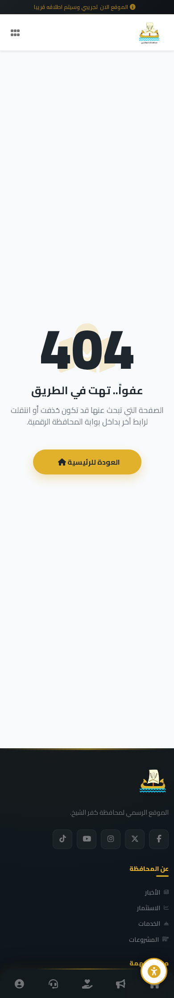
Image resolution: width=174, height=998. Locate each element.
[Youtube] (86, 839)
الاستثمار (148, 908)
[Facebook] (159, 839)
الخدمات (149, 923)
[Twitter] (135, 839)
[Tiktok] (62, 839)
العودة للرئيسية (93, 462)
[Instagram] (110, 839)
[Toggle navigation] (15, 32)
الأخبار (152, 892)
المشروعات (144, 939)
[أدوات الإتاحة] (154, 971)
